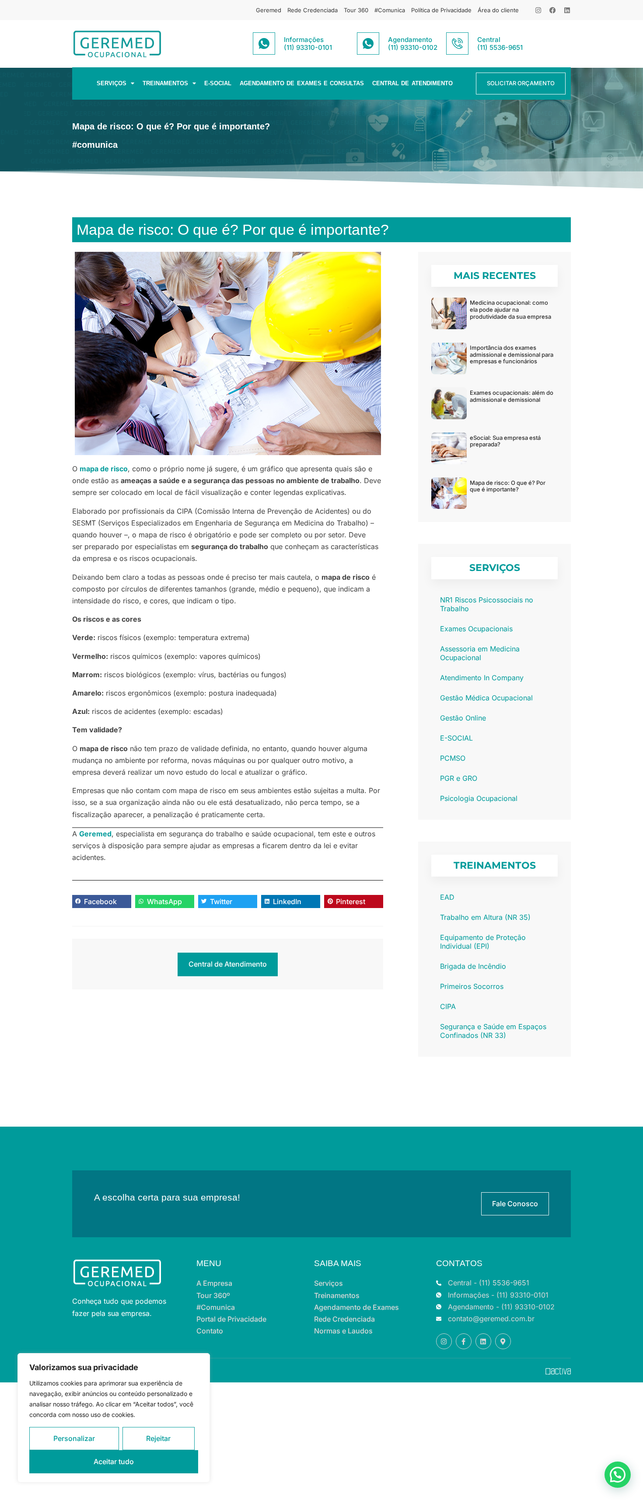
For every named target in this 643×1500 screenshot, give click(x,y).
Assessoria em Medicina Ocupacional (480, 653)
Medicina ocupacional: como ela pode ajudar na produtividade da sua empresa (510, 309)
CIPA (448, 1006)
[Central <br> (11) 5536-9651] (457, 43)
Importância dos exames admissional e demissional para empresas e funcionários (511, 354)
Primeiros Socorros (471, 986)
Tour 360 (356, 10)
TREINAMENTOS (165, 83)
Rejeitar (158, 1438)
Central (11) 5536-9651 (500, 43)
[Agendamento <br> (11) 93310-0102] (368, 43)
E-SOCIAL (217, 83)
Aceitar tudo (114, 1461)
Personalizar (74, 1438)
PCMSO (452, 758)
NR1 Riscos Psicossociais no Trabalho (486, 604)
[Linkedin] (567, 10)
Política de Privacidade (441, 10)
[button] (101, 901)
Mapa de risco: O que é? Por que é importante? (507, 486)
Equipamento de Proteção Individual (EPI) (483, 941)
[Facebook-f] (464, 1341)
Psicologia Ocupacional (478, 798)
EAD (447, 897)
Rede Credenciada (312, 10)
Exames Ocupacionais (476, 628)
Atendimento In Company (482, 677)
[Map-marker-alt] (503, 1341)
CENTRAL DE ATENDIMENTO (412, 83)
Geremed (268, 10)
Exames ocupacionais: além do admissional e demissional (511, 396)
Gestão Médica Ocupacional (486, 697)
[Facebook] (552, 10)
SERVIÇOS (111, 83)
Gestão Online (463, 717)
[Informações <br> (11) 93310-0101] (264, 43)
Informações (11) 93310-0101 (308, 43)
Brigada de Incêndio (473, 966)
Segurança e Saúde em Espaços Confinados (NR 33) (493, 1031)
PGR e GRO (458, 778)
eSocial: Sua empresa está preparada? (505, 441)
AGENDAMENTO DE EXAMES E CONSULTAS (302, 83)
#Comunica (389, 10)
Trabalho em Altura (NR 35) (485, 917)
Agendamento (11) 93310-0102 (412, 43)
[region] (113, 1418)
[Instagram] (538, 10)
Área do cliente (498, 10)
